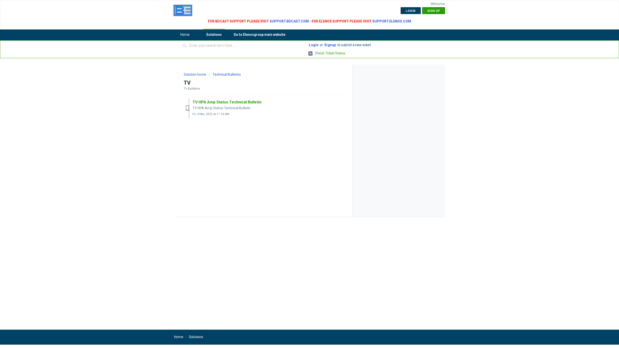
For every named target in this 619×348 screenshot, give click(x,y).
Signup (330, 45)
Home (185, 34)
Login (314, 45)
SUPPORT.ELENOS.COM (391, 21)
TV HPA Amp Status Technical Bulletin (226, 102)
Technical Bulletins (227, 74)
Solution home (195, 74)
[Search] (184, 46)
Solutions (214, 34)
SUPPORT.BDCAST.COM (289, 21)
